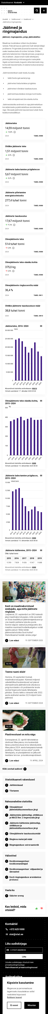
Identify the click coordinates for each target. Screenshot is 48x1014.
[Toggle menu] (44, 10)
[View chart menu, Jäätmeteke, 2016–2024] (41, 326)
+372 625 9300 (16, 929)
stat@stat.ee (16, 934)
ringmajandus (16, 37)
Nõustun (32, 1005)
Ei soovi (14, 1005)
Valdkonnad (15, 19)
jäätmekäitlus (34, 37)
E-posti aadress (18, 950)
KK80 (34, 567)
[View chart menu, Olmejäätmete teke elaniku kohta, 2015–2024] (41, 401)
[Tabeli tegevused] (41, 550)
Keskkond (27, 19)
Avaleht (5, 19)
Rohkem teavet (14, 997)
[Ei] (41, 908)
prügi (25, 37)
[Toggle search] (37, 10)
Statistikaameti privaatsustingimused (21, 967)
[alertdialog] (24, 995)
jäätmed (6, 37)
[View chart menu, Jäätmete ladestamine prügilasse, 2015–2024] (41, 475)
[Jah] (36, 908)
